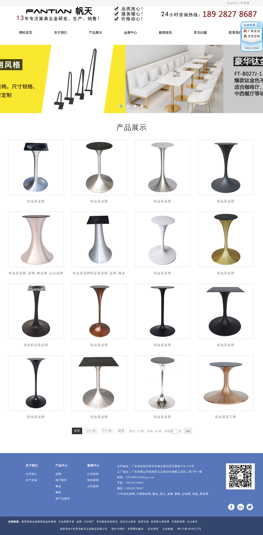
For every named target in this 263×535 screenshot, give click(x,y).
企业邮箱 (168, 528)
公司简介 (31, 473)
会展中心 (130, 32)
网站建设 (138, 528)
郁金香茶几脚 (225, 417)
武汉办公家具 (128, 521)
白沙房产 (89, 521)
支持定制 (254, 36)
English (232, 3)
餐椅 (58, 492)
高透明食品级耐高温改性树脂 (39, 521)
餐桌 (58, 486)
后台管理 (153, 528)
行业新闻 (93, 473)
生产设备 (31, 480)
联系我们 (235, 32)
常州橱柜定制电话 (107, 521)
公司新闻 (93, 486)
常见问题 (200, 32)
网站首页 (25, 32)
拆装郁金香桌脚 (36, 345)
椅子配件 (61, 480)
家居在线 (143, 521)
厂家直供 (254, 31)
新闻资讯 (165, 32)
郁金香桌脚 (36, 201)
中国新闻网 (178, 521)
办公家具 (192, 521)
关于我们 (60, 32)
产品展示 (95, 32)
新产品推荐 (62, 498)
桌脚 (58, 473)
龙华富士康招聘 (160, 521)
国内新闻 (93, 480)
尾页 (121, 430)
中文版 (245, 3)
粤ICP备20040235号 (189, 528)
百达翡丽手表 (66, 521)
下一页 (107, 430)
